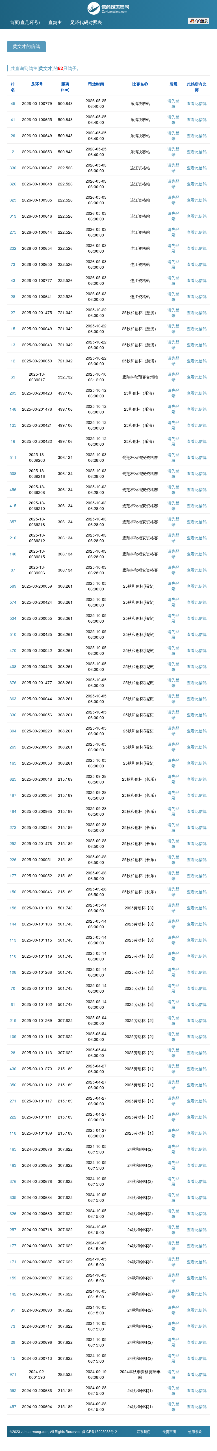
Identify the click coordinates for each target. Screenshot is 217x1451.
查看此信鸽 (197, 103)
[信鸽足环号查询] (108, 7)
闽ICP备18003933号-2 (99, 1431)
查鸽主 (55, 22)
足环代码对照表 (86, 22)
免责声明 (169, 1431)
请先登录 (173, 103)
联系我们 (143, 1431)
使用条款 (195, 1431)
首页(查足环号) (25, 22)
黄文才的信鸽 (26, 46)
